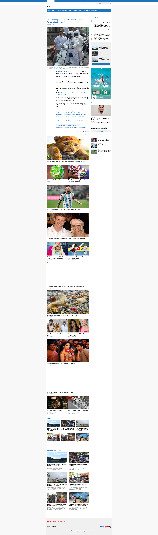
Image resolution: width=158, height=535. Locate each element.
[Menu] (48, 3)
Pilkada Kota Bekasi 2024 (79, 127)
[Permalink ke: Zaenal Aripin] (48, 24)
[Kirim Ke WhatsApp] (88, 131)
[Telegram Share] (86, 131)
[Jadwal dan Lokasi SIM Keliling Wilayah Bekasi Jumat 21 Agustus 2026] (53, 437)
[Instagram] (106, 527)
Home (49, 10)
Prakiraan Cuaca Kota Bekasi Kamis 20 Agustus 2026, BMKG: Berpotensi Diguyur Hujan (72, 118)
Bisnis (80, 10)
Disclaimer (82, 530)
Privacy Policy (71, 530)
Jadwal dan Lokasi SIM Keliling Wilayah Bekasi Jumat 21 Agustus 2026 (70, 116)
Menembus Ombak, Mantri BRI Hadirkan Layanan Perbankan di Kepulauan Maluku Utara (102, 35)
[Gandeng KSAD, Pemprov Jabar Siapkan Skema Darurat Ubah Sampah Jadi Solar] (94, 145)
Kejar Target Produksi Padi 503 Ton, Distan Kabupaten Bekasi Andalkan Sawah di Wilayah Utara (104, 151)
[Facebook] (101, 527)
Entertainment (94, 10)
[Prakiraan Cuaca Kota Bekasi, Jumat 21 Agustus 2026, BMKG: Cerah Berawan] (82, 423)
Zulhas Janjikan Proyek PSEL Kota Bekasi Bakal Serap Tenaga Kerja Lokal (104, 140)
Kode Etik (65, 530)
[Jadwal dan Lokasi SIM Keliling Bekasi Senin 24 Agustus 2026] (68, 423)
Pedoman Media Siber (90, 530)
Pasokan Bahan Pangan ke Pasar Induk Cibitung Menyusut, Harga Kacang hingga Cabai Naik (102, 22)
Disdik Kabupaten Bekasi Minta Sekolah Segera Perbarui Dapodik (100, 123)
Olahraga (75, 10)
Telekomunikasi (86, 10)
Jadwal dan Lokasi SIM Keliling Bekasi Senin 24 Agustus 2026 (68, 112)
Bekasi (53, 10)
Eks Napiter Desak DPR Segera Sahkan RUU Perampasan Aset (100, 119)
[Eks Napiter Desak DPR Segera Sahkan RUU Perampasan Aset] (101, 110)
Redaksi (77, 530)
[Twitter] (103, 527)
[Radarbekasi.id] (52, 526)
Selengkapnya (101, 63)
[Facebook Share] (78, 131)
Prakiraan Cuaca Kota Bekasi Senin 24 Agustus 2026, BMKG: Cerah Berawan (71, 111)
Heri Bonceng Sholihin (60, 125)
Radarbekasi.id (52, 7)
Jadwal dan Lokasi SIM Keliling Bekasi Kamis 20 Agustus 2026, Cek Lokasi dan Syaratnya (72, 121)
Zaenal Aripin (51, 24)
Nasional (59, 10)
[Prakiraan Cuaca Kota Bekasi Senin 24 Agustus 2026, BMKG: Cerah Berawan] (53, 423)
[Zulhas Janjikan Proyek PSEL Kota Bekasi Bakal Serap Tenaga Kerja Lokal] (94, 140)
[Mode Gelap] (110, 3)
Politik (70, 10)
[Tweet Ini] (81, 131)
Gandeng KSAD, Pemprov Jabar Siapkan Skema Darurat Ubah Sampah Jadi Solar (104, 145)
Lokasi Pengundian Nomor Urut (73, 125)
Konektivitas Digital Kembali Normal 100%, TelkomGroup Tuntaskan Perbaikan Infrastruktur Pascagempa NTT (102, 26)
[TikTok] (110, 527)
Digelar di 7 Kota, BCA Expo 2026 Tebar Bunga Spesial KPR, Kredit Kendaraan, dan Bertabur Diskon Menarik (102, 30)
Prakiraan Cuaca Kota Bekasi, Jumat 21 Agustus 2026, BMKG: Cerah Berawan (71, 114)
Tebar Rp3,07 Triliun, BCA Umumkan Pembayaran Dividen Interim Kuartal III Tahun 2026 (101, 39)
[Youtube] (108, 527)
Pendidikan (64, 10)
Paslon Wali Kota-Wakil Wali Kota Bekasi (64, 127)
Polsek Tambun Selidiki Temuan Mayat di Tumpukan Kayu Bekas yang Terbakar (99, 128)
